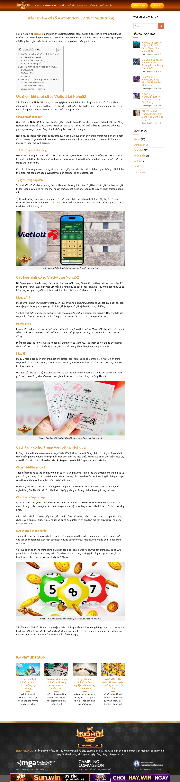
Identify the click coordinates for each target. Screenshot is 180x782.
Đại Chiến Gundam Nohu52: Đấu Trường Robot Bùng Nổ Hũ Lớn (152, 64)
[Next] (121, 682)
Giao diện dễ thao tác (33, 57)
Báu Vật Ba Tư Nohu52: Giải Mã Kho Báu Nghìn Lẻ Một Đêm (151, 81)
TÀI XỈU (61, 5)
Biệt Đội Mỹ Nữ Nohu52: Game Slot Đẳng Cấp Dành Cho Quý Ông (152, 115)
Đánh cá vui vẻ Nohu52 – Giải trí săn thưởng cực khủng (28, 684)
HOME (37, 5)
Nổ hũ (136, 161)
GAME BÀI (82, 5)
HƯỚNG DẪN (106, 5)
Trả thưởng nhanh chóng (35, 60)
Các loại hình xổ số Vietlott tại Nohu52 (38, 66)
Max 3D (27, 76)
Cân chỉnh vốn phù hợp (34, 85)
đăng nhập (55, 202)
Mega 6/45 (28, 70)
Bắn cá (136, 139)
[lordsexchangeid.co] (23, 5)
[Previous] (19, 682)
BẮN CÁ (93, 5)
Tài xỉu (136, 166)
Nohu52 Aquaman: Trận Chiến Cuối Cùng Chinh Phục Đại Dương (152, 46)
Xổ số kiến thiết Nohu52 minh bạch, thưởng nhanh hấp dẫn (112, 684)
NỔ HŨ (71, 5)
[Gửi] (161, 26)
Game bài (138, 150)
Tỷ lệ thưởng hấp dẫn (33, 63)
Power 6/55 (28, 73)
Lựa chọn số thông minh (34, 89)
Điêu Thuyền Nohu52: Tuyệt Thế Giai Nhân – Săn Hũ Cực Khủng (152, 98)
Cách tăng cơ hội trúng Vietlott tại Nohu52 (40, 79)
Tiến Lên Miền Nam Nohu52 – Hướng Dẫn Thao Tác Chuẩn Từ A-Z (56, 684)
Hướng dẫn (139, 155)
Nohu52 (38, 33)
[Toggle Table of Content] (57, 50)
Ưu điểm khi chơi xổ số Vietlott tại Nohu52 (40, 54)
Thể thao (138, 172)
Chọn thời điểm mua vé (34, 82)
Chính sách (49, 5)
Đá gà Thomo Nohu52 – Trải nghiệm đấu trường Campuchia (84, 684)
